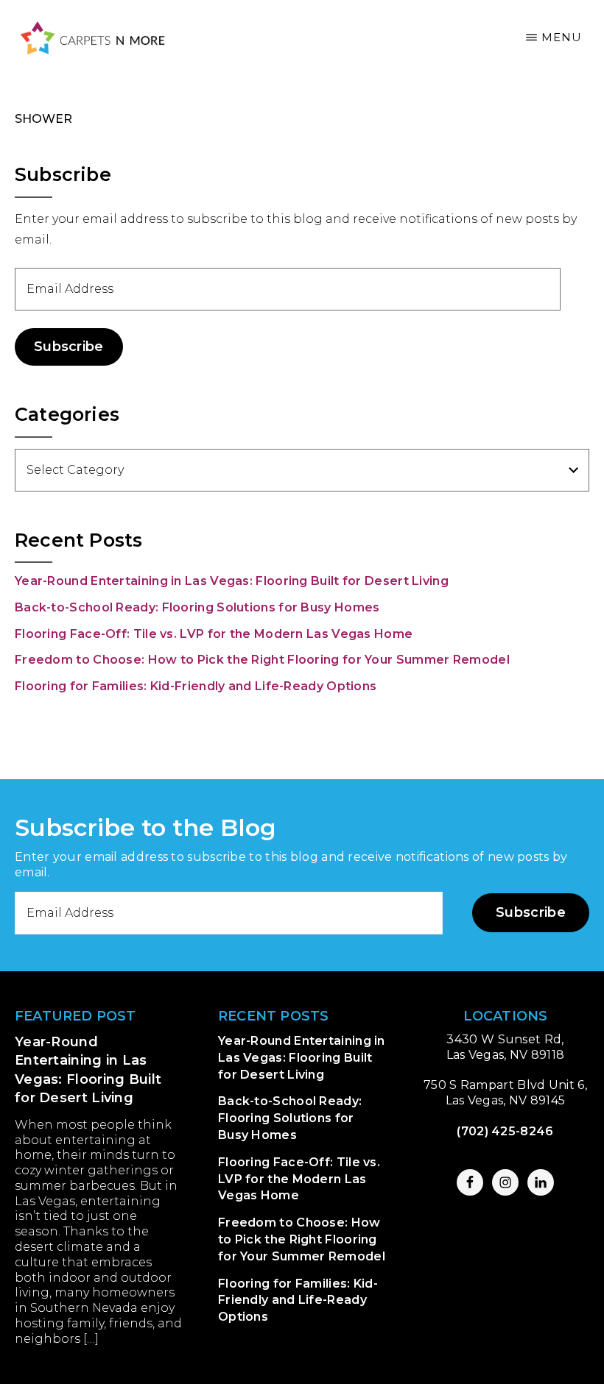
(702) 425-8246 (505, 1131)
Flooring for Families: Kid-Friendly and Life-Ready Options (195, 686)
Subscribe (69, 346)
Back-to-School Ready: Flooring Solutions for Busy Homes (197, 607)
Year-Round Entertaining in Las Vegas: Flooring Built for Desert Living (232, 581)
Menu (561, 37)
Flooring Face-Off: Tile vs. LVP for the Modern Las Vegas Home (213, 634)
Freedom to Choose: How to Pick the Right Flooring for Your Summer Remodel (262, 660)
